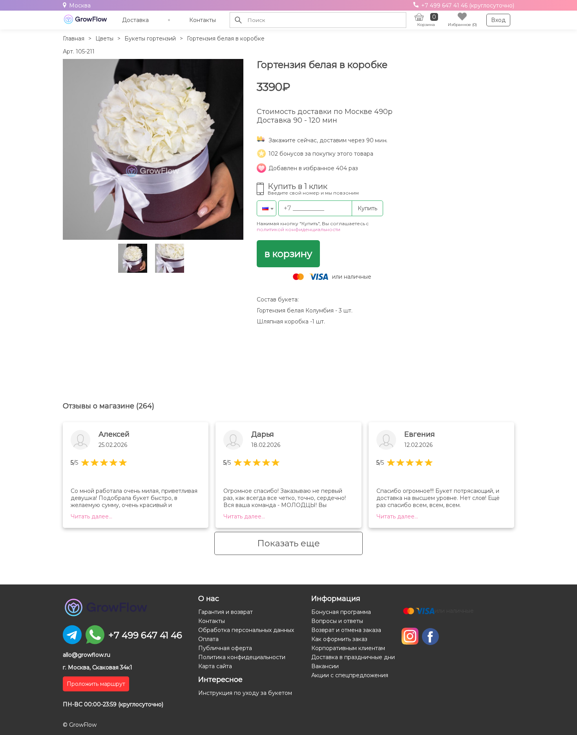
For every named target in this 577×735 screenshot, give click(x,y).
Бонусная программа (341, 612)
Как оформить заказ (339, 639)
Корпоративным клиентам (348, 648)
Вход (498, 20)
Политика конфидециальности (241, 657)
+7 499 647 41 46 (145, 635)
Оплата (208, 639)
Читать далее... (91, 516)
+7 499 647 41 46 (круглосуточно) (467, 5)
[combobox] (266, 208)
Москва (80, 5)
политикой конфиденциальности (298, 229)
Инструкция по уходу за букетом (245, 692)
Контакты (202, 20)
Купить (367, 208)
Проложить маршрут (96, 683)
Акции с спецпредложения (349, 675)
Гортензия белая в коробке (226, 38)
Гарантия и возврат (225, 612)
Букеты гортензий (150, 38)
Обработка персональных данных (246, 630)
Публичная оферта (225, 648)
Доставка (135, 20)
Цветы (104, 38)
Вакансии (325, 666)
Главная (73, 38)
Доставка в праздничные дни (353, 657)
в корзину (288, 253)
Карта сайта (215, 666)
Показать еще (288, 543)
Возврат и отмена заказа (346, 630)
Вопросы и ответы (337, 621)
